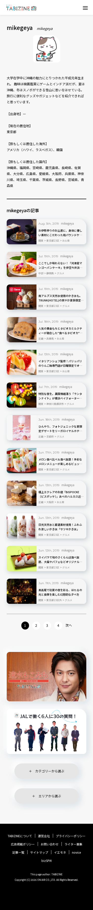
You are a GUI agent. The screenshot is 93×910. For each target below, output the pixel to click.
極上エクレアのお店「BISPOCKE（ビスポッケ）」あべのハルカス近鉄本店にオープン (61, 494)
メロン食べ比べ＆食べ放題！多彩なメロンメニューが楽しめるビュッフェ (60, 461)
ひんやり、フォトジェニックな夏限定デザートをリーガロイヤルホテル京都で (60, 428)
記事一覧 (18, 852)
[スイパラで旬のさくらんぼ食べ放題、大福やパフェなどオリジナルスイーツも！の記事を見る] (21, 558)
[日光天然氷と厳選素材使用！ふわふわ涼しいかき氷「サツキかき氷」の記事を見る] (21, 526)
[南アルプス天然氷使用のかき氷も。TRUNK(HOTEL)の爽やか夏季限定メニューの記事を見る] (21, 297)
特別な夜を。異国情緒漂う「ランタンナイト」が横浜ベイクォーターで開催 (60, 396)
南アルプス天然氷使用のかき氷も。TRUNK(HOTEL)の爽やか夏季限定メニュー (61, 298)
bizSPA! (46, 860)
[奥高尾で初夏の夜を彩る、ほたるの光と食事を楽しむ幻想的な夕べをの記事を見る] (21, 591)
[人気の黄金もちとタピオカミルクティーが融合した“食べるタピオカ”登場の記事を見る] (21, 329)
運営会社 (44, 835)
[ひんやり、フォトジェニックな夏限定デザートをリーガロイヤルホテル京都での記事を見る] (21, 427)
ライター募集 (73, 844)
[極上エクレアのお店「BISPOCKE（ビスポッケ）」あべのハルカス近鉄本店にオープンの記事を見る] (21, 493)
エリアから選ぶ (49, 796)
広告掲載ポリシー (23, 844)
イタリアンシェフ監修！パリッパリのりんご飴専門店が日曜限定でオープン (60, 363)
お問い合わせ (50, 844)
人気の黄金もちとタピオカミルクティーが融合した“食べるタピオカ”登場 (60, 330)
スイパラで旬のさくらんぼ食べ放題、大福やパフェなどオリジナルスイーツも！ (60, 559)
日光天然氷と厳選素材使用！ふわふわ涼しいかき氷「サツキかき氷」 (60, 527)
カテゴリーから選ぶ (49, 771)
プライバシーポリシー (71, 836)
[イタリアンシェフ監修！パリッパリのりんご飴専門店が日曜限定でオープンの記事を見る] (21, 362)
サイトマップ (39, 852)
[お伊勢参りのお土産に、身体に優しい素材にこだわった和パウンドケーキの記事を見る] (21, 231)
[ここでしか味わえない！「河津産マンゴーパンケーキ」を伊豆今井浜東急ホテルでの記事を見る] (21, 264)
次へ (68, 625)
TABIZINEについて (20, 835)
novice (76, 852)
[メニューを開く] (85, 8)
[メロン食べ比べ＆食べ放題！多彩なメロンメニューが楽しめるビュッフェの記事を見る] (21, 460)
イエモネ (60, 852)
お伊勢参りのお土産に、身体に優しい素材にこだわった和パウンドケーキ (60, 232)
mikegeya (67, 223)
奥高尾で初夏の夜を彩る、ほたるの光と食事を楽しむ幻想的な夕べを (60, 592)
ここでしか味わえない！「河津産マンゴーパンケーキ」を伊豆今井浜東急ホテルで (60, 265)
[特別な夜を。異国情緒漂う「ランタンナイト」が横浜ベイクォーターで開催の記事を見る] (21, 395)
